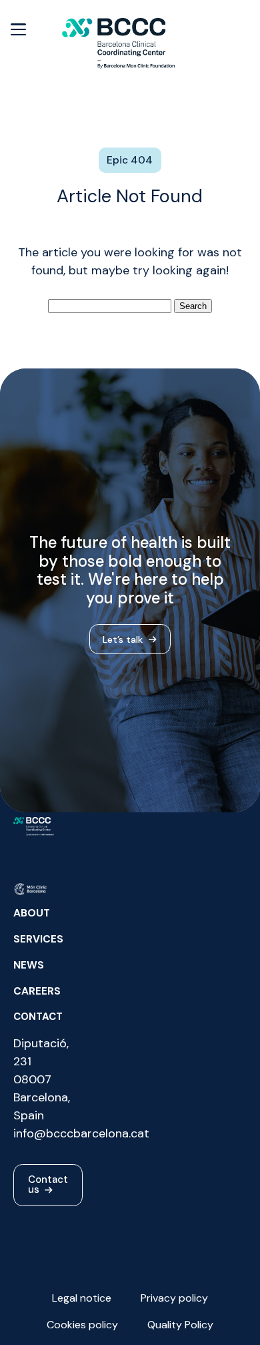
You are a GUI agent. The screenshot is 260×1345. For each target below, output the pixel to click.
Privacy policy (174, 1298)
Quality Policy (180, 1325)
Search (193, 306)
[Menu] (18, 28)
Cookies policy (82, 1325)
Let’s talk (124, 639)
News (28, 965)
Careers (37, 991)
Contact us (48, 1184)
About (31, 913)
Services (38, 939)
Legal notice (81, 1298)
